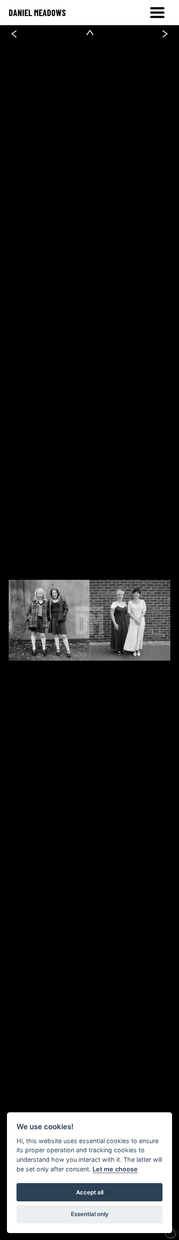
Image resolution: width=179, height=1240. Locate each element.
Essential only (90, 1213)
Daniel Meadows (37, 12)
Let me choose (115, 1169)
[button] (157, 12)
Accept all (89, 1192)
